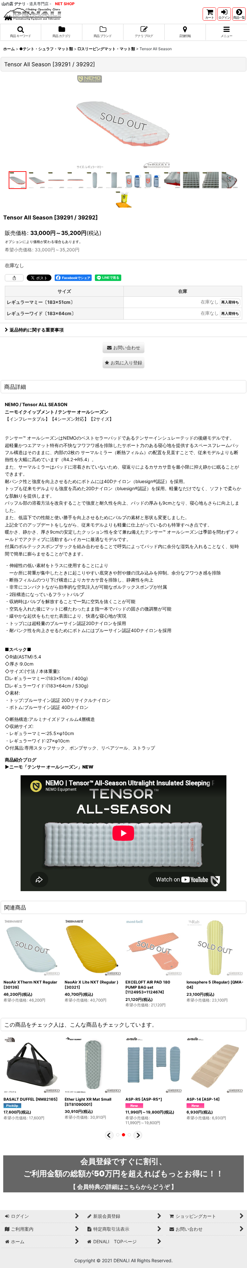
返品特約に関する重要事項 (37, 329)
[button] (239, 14)
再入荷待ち (230, 302)
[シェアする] (14, 277)
